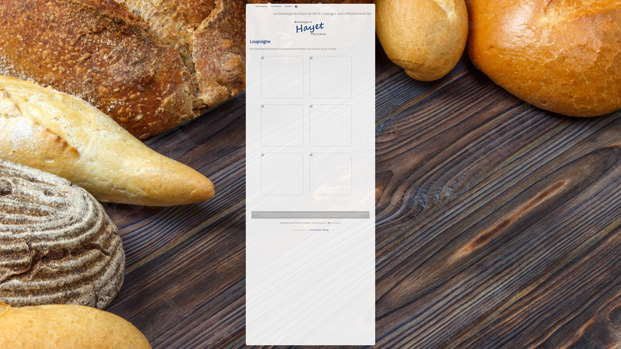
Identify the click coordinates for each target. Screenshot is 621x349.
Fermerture (276, 6)
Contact (288, 6)
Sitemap (325, 230)
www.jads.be (315, 230)
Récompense (261, 6)
